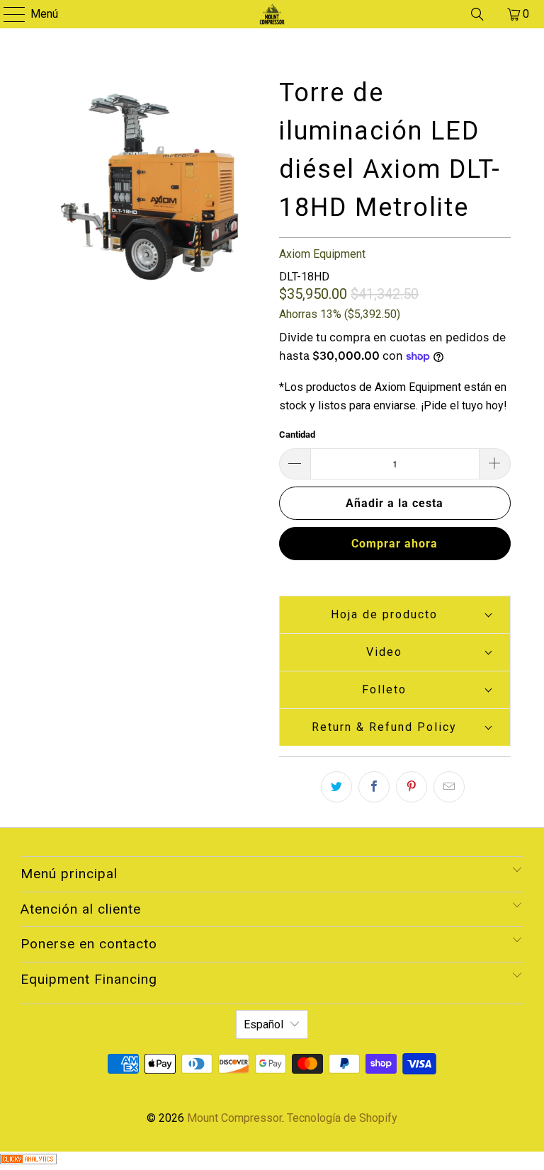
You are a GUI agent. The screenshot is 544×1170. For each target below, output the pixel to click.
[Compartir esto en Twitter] (336, 786)
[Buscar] (477, 14)
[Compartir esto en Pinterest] (411, 786)
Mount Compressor (234, 1118)
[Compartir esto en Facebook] (374, 786)
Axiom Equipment (322, 254)
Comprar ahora (394, 543)
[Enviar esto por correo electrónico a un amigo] (449, 786)
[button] (395, 614)
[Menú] (7, 14)
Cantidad (297, 434)
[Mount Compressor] (272, 14)
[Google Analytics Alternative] (28, 1160)
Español (263, 1024)
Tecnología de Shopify (342, 1118)
